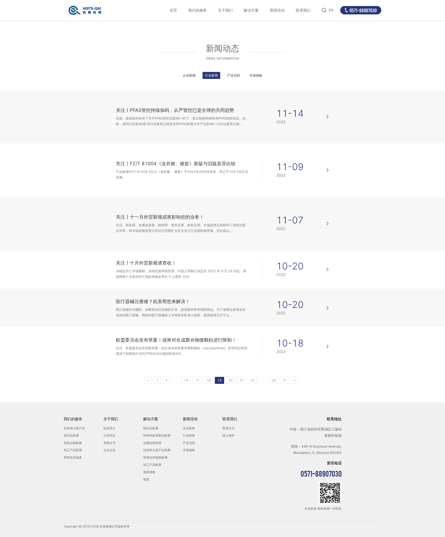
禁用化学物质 (73, 457)
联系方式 (228, 428)
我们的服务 (197, 10)
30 (274, 380)
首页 (173, 10)
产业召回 (233, 75)
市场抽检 (255, 75)
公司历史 (109, 435)
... (175, 380)
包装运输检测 (73, 443)
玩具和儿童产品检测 (156, 450)
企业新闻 (189, 75)
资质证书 (109, 443)
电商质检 (149, 472)
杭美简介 (109, 428)
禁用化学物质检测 (155, 457)
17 (197, 380)
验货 (146, 479)
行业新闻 (211, 75)
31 (285, 380)
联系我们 (303, 10)
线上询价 (228, 435)
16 (186, 380)
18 (208, 380)
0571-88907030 (363, 10)
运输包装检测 (152, 443)
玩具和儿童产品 (74, 428)
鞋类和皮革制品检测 (156, 435)
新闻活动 (277, 10)
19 (219, 380)
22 (253, 380)
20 (231, 380)
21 (242, 380)
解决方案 (251, 10)
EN (331, 10)
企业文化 (109, 450)
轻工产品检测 (73, 450)
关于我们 (225, 10)
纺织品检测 (71, 435)
